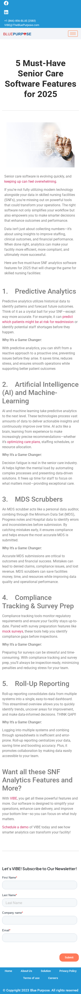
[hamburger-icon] (73, 33)
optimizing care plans (23, 442)
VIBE (13, 798)
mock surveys (12, 631)
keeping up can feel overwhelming (30, 181)
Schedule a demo (15, 827)
